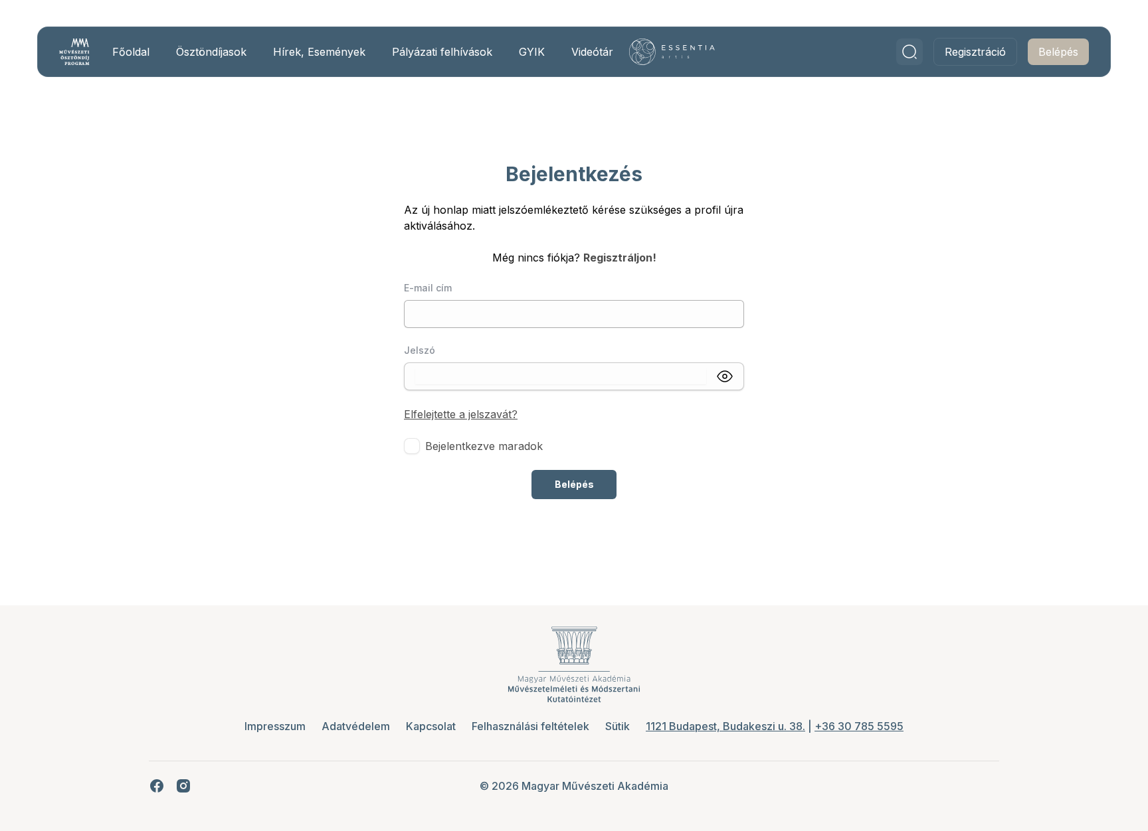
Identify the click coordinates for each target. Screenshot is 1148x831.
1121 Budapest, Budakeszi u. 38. (725, 726)
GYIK (532, 51)
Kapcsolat (431, 726)
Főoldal (130, 51)
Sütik (617, 726)
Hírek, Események (319, 51)
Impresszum (275, 726)
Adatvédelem (356, 726)
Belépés (1058, 51)
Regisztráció (975, 51)
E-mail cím (428, 287)
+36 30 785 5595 (859, 726)
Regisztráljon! (619, 257)
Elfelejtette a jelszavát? (461, 414)
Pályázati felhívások (442, 51)
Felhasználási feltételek (530, 726)
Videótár (592, 51)
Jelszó (419, 350)
